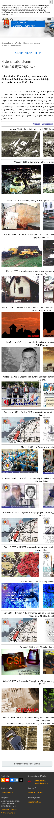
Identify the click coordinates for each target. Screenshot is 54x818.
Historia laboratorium (31, 43)
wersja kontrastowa (34, 802)
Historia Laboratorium (12, 46)
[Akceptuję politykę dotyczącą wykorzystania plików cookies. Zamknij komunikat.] (50, 2)
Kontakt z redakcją (7, 792)
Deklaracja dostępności (35, 792)
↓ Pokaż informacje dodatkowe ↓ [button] (27, 764)
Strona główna (7, 43)
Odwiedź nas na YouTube (7, 780)
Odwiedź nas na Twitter (21, 780)
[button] (49, 19)
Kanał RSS (3, 780)
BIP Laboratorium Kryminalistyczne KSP (42, 781)
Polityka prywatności (8, 813)
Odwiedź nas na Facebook (12, 780)
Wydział (18, 43)
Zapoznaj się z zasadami (9, 809)
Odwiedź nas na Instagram (16, 780)
